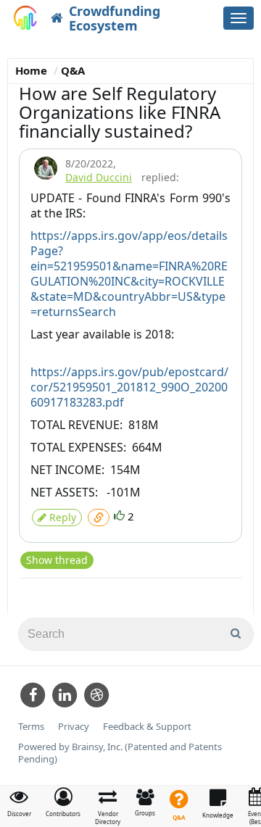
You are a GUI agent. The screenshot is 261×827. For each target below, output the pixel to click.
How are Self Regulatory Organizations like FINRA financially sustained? (119, 112)
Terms (31, 726)
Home (31, 70)
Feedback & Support (147, 726)
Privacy (73, 726)
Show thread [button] (57, 560)
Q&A (73, 70)
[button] (63, 802)
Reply (61, 517)
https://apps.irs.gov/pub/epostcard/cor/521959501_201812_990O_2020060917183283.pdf (129, 387)
